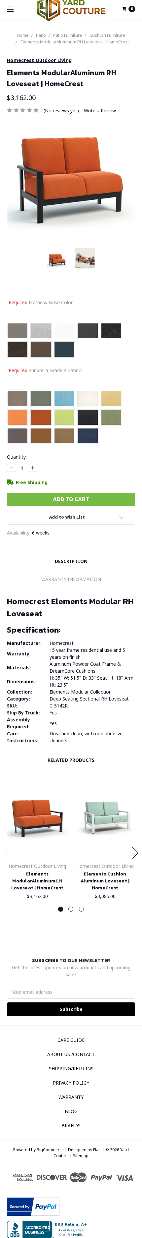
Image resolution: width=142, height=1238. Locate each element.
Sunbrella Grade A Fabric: (45, 370)
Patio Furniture (67, 35)
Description (71, 561)
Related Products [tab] (71, 760)
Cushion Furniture (107, 35)
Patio (41, 35)
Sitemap (80, 1155)
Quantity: (17, 457)
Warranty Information (71, 579)
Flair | (98, 1150)
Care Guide (71, 1040)
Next (135, 853)
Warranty (71, 1097)
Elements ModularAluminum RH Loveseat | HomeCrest (74, 42)
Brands (71, 1125)
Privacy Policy (71, 1083)
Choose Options (38, 846)
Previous (7, 853)
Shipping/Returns (71, 1068)
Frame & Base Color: (41, 302)
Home (23, 35)
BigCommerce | (52, 1150)
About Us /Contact (71, 1054)
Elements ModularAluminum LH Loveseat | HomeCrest (37, 881)
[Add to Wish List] (62, 793)
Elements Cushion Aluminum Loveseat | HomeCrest (105, 881)
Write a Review (100, 110)
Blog (71, 1111)
